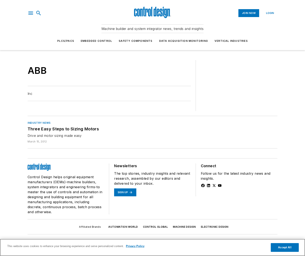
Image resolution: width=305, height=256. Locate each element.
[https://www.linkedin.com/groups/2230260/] (208, 185)
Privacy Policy (135, 246)
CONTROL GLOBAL (155, 226)
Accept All (284, 247)
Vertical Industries (231, 40)
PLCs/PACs (65, 40)
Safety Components (135, 40)
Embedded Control (96, 40)
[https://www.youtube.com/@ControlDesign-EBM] (220, 185)
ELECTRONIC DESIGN (214, 226)
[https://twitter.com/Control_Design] (214, 185)
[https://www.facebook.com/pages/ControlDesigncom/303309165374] (203, 185)
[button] (31, 13)
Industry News (39, 122)
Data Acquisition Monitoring (183, 40)
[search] (38, 13)
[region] (152, 247)
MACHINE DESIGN (184, 226)
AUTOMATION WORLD (123, 226)
